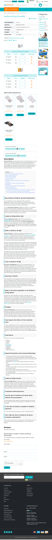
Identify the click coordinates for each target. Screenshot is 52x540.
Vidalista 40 (29, 491)
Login (42, 1)
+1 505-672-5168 (7, 1)
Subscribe (29, 477)
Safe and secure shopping (9, 519)
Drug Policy (6, 495)
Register (46, 1)
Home (5, 13)
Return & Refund (7, 514)
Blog (5, 497)
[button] (6, 9)
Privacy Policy (7, 493)
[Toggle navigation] (46, 9)
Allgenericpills (7, 220)
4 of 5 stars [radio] (10, 441)
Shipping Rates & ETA (8, 510)
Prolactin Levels (42, 26)
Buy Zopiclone (30, 495)
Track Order (21, 1)
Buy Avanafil (21, 38)
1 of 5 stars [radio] (4, 441)
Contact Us (6, 490)
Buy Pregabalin (30, 493)
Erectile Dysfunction (11, 13)
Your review (7, 444)
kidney (15, 361)
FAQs (5, 501)
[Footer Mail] (29, 510)
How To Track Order (8, 518)
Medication (41, 24)
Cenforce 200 (29, 488)
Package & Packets (8, 512)
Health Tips (41, 22)
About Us (6, 488)
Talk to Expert (34, 18)
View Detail (8, 115)
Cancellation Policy (8, 516)
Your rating (6, 439)
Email (5, 456)
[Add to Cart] (31, 81)
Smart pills (41, 28)
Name (6, 451)
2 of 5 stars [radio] (6, 441)
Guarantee (6, 508)
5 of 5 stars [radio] (12, 441)
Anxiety (40, 16)
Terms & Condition (8, 491)
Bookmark (14, 1)
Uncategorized (42, 30)
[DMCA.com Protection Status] (29, 480)
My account (38, 1)
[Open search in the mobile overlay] (26, 5)
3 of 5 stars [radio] (8, 441)
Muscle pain (8, 344)
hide (11, 172)
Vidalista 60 (29, 490)
